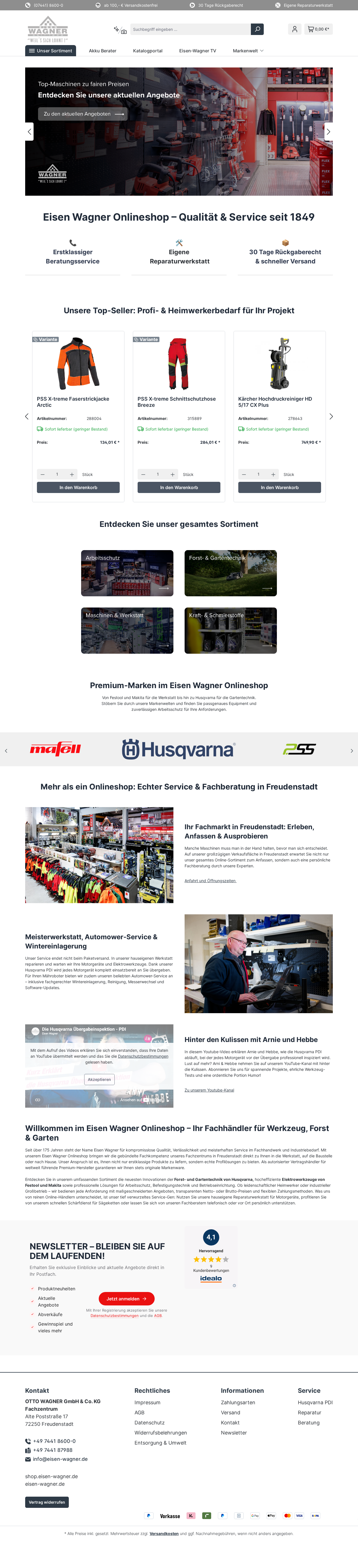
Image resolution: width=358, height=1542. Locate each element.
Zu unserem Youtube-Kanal (209, 1090)
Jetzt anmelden (123, 1299)
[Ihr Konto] (295, 29)
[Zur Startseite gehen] (55, 29)
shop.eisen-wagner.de (51, 1476)
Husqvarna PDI (315, 1402)
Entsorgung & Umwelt (161, 1443)
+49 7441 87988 (52, 1450)
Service (309, 1390)
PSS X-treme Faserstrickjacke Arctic (73, 402)
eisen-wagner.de (45, 1484)
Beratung (309, 1423)
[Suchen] (257, 29)
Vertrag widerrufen (47, 1502)
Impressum (148, 1402)
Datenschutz (150, 1423)
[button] (50, 50)
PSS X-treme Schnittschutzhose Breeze (177, 402)
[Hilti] (57, 749)
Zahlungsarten (238, 1402)
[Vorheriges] (29, 132)
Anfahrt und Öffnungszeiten (211, 880)
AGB (158, 1315)
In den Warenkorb (78, 487)
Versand (230, 1412)
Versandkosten (164, 1533)
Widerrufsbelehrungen (161, 1433)
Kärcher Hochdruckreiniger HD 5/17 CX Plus (275, 402)
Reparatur (309, 1412)
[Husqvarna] (179, 749)
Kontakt (230, 1423)
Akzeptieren (99, 1079)
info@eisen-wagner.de (60, 1459)
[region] (179, 131)
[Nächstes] (328, 132)
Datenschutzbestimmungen (143, 1056)
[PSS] (301, 749)
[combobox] (190, 29)
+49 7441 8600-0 (54, 1441)
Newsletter (234, 1433)
